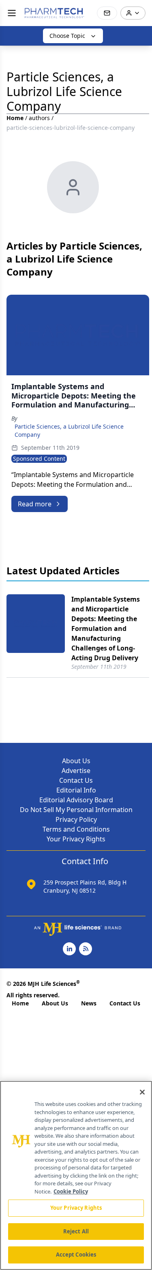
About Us (76, 760)
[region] (76, 1175)
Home (15, 118)
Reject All (76, 1231)
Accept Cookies (76, 1254)
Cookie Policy (71, 1191)
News (88, 1003)
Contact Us (76, 780)
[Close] (142, 1092)
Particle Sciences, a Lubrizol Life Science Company (69, 430)
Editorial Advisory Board (76, 799)
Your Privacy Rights (76, 838)
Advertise (76, 770)
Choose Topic (67, 35)
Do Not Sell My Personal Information (76, 809)
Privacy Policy (76, 819)
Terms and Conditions (76, 829)
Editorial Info (76, 790)
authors (39, 118)
